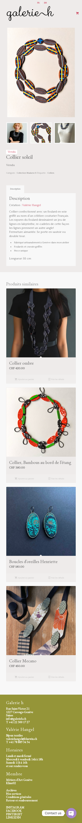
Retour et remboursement (22, 800)
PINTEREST (14, 814)
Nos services (13, 794)
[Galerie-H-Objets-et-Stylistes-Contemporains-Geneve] (34, 13)
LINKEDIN (13, 817)
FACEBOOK (14, 811)
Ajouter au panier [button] (25, 379)
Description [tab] (15, 189)
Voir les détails (57, 379)
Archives (11, 790)
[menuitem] (38, 3)
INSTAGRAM (15, 807)
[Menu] (52, 13)
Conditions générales (18, 797)
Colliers (50, 173)
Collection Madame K (27, 173)
